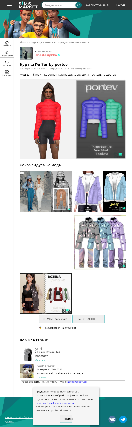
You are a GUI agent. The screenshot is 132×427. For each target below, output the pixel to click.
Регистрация (97, 5)
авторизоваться (77, 381)
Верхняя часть (79, 42)
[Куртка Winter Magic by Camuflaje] (44, 191)
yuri (38, 349)
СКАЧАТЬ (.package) (55, 319)
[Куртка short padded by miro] (101, 242)
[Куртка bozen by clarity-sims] (44, 293)
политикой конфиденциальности (55, 403)
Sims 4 (24, 42)
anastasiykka (46, 55)
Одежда (36, 42)
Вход (120, 5)
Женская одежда (56, 42)
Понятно (67, 418)
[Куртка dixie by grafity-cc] (101, 191)
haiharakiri (46, 366)
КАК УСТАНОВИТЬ (88, 319)
